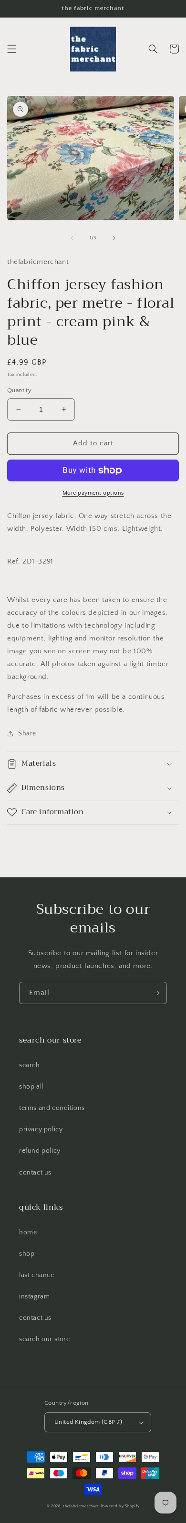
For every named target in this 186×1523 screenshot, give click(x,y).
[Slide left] (72, 237)
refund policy (40, 1151)
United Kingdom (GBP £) (88, 1422)
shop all (31, 1087)
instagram (34, 1296)
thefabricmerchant (81, 1506)
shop (26, 1254)
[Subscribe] (155, 993)
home (28, 1232)
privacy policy (40, 1129)
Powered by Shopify (120, 1506)
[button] (11, 48)
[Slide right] (113, 237)
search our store (44, 1339)
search (29, 1065)
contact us (35, 1172)
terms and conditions (52, 1108)
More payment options (93, 493)
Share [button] (27, 733)
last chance (36, 1275)
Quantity (19, 390)
